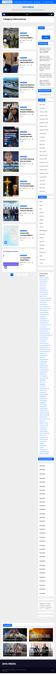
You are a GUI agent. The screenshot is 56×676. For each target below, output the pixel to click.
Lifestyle (41, 237)
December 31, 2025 (26, 89)
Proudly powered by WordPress (9, 669)
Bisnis (40, 205)
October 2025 (43, 126)
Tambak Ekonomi (43, 410)
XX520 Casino (43, 390)
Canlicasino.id (42, 288)
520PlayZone (42, 392)
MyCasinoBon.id (43, 292)
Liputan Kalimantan (44, 415)
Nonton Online (43, 429)
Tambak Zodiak (43, 408)
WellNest (41, 443)
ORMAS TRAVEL (43, 423)
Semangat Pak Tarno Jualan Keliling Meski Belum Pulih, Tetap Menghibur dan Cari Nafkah (45, 67)
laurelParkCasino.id (44, 306)
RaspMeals (42, 384)
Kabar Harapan (43, 281)
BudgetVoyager (43, 361)
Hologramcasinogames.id (45, 335)
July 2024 (42, 180)
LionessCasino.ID (43, 312)
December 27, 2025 (26, 139)
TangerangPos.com (44, 388)
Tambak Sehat (43, 406)
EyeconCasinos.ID (44, 320)
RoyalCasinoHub (43, 365)
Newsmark (22, 669)
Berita (41, 201)
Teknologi (42, 259)
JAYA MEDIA (28, 7)
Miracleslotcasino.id (44, 333)
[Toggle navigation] (27, 14)
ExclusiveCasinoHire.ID (45, 324)
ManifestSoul (42, 363)
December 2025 (43, 119)
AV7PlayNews (43, 400)
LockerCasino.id (43, 304)
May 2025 (42, 144)
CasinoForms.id (43, 290)
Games (41, 223)
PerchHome (42, 386)
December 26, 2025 (26, 163)
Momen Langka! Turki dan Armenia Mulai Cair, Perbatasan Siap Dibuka (45, 75)
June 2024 (42, 184)
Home (52, 670)
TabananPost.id (43, 372)
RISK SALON (42, 435)
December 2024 (43, 162)
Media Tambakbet (44, 453)
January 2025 (43, 159)
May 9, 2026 (9, 639)
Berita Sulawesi (43, 417)
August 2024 (42, 177)
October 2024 (43, 169)
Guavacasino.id (43, 339)
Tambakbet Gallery (44, 451)
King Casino (42, 316)
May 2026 (42, 104)
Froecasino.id (42, 341)
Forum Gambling (43, 294)
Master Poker (43, 296)
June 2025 (42, 140)
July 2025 (42, 137)
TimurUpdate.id (43, 376)
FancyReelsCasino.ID (44, 329)
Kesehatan (42, 234)
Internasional (23, 33)
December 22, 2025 (26, 237)
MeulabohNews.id (44, 370)
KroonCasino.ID (43, 355)
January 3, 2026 (25, 65)
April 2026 (42, 108)
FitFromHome (43, 404)
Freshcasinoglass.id (44, 345)
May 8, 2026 (8, 654)
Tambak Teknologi (44, 413)
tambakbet (42, 465)
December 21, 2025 (26, 262)
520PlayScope (43, 398)
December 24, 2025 (26, 188)
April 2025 (42, 148)
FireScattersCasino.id (44, 300)
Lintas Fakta (42, 286)
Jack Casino (42, 327)
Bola (40, 209)
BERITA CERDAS (43, 277)
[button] (49, 14)
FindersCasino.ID (43, 322)
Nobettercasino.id (44, 347)
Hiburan (41, 227)
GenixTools (42, 382)
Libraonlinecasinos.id (44, 351)
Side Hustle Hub (43, 439)
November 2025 (43, 122)
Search (41, 28)
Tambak (41, 447)
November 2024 (43, 166)
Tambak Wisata (43, 431)
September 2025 (43, 130)
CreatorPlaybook (43, 359)
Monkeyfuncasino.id (44, 349)
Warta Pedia (42, 284)
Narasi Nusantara (44, 279)
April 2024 (42, 191)
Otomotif (41, 248)
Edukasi (41, 212)
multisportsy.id (43, 427)
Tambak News (43, 445)
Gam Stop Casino (43, 343)
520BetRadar (42, 396)
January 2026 (43, 115)
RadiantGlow (42, 380)
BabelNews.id (42, 374)
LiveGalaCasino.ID (44, 310)
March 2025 (42, 151)
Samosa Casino (43, 367)
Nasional (41, 241)
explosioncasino (43, 331)
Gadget (41, 219)
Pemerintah (42, 252)
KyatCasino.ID (43, 353)
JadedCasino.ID (43, 318)
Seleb (40, 256)
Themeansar (4, 670)
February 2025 (43, 155)
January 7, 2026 (25, 40)
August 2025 (42, 133)
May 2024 (42, 187)
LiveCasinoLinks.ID (44, 314)
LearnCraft (42, 357)
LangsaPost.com (43, 437)
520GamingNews (43, 394)
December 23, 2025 (26, 213)
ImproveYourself (43, 378)
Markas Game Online (44, 308)
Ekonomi (41, 216)
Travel (41, 263)
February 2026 (43, 112)
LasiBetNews (42, 402)
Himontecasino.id (43, 337)
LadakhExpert (43, 441)
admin (14, 639)
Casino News (42, 302)
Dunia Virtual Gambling (45, 298)
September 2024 (43, 173)
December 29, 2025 (26, 114)
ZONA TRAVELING (44, 433)
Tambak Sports (43, 449)
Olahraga (41, 245)
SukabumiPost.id (43, 425)
